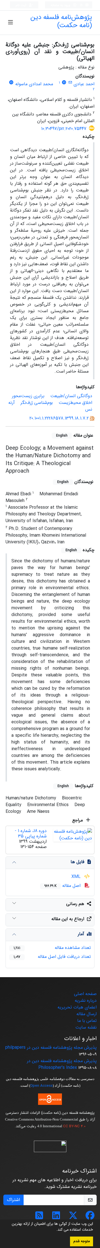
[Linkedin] (56, 1217)
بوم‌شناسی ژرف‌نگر (37, 402)
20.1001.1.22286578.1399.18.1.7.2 (59, 418)
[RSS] (39, 1217)
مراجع (78, 820)
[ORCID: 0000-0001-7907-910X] (11, 82)
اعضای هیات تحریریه (77, 1007)
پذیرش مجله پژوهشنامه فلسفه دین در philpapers (51, 1047)
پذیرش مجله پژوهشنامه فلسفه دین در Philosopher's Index (62, 1064)
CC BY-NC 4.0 (74, 1126)
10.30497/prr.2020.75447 (63, 128)
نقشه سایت (86, 1027)
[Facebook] (90, 1217)
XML (76, 876)
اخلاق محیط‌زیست (75, 402)
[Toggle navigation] (10, 22)
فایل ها (77, 861)
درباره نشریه (86, 1000)
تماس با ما (87, 1020)
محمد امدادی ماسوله (34, 83)
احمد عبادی (84, 83)
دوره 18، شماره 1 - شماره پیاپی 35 (31, 833)
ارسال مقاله (86, 1013)
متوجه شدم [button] (81, 1241)
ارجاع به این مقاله (67, 918)
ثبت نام (22, 5)
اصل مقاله (63, 885)
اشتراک (13, 1199)
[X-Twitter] (73, 1217)
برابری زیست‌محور (28, 395)
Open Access (41, 1086)
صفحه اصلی (85, 993)
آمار (81, 933)
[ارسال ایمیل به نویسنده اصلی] (70, 82)
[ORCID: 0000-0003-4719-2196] (64, 82)
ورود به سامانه (61, 5)
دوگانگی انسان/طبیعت (71, 395)
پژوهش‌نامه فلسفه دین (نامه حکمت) (61, 21)
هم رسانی (75, 903)
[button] (54, 1230)
